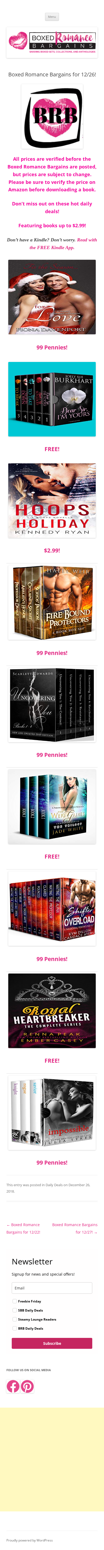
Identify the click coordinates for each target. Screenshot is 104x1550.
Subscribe (52, 1343)
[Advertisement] (52, 1459)
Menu (52, 17)
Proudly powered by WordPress (29, 1540)
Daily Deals (54, 1184)
